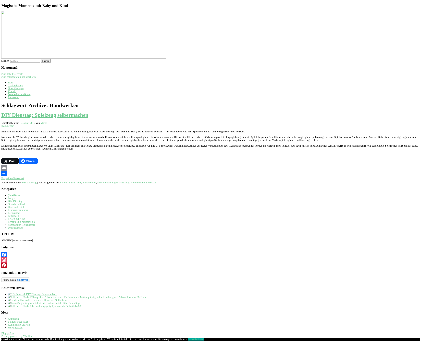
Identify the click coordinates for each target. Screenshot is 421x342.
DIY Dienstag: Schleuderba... (41, 294)
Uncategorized (15, 227)
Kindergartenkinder (18, 210)
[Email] (210, 168)
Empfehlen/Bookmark (12, 178)
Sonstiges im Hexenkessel (21, 224)
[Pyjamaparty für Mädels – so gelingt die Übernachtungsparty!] (29, 306)
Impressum (13, 97)
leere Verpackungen (107, 182)
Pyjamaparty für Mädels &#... (67, 306)
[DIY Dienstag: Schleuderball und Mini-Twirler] (16, 294)
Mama (43, 123)
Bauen (72, 182)
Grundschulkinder (17, 204)
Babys (11, 198)
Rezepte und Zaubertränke (21, 221)
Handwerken (89, 182)
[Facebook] (210, 254)
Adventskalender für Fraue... (133, 297)
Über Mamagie (16, 88)
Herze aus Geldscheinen (56, 300)
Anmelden (13, 318)
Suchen (5, 60)
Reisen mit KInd (16, 218)
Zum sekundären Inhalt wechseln (18, 77)
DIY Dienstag (29, 182)
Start (10, 82)
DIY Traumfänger (72, 303)
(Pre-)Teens (14, 195)
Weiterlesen (198, 339)
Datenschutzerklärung (19, 94)
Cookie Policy (15, 85)
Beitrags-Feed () (18, 321)
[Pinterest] (210, 265)
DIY (79, 182)
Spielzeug (124, 182)
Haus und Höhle (16, 207)
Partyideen (13, 216)
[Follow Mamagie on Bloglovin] (15, 281)
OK (190, 339)
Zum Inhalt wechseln (12, 74)
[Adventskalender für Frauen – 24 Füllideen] (63, 297)
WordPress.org (15, 327)
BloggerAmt (7, 333)
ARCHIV (6, 240)
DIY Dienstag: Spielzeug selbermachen (44, 115)
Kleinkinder (14, 213)
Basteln (63, 182)
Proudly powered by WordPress (17, 336)
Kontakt (12, 91)
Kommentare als (19, 324)
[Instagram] (210, 260)
